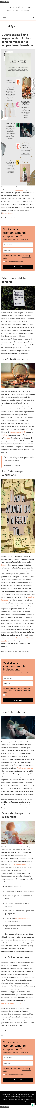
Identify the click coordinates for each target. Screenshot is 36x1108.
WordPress (20, 1099)
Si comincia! (18, 267)
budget (4, 565)
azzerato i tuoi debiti (23, 918)
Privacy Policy (5, 1)
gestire (4, 435)
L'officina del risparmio (18, 7)
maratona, (19, 190)
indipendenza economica (11, 1003)
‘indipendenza (7, 213)
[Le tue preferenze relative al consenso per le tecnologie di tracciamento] (33, 1105)
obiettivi (18, 638)
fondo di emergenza (25, 768)
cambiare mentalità (17, 432)
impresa (7, 438)
